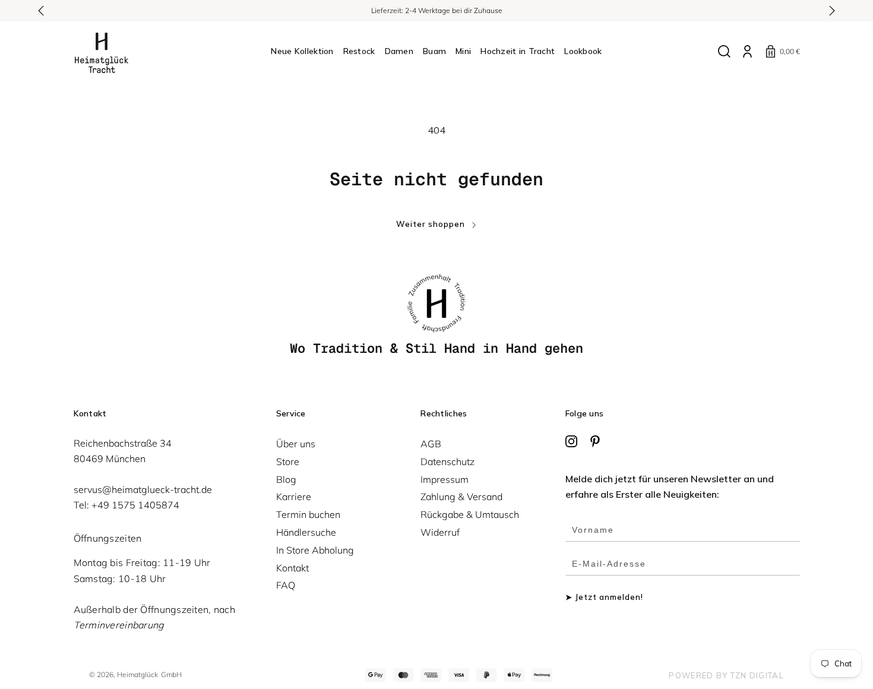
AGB (430, 444)
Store (287, 461)
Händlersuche (306, 532)
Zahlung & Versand (461, 496)
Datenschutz (447, 461)
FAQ (285, 585)
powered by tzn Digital (726, 675)
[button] (42, 11)
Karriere (293, 496)
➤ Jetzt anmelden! (604, 597)
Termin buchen (308, 514)
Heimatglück (137, 674)
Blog (286, 479)
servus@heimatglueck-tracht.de (143, 489)
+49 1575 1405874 (135, 505)
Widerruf (440, 532)
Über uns (295, 444)
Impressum (444, 479)
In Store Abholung (315, 550)
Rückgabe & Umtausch (469, 514)
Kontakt (292, 568)
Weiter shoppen (431, 224)
